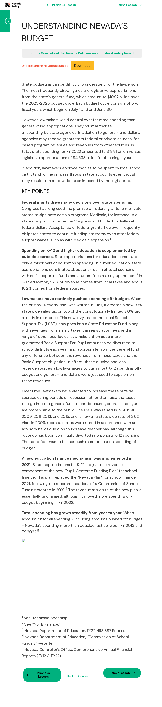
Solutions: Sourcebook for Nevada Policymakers (62, 53)
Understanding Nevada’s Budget (125, 53)
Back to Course (77, 676)
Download (82, 65)
